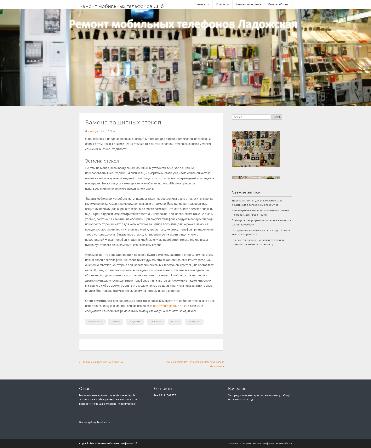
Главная (199, 4)
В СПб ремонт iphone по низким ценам (102, 362)
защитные (135, 321)
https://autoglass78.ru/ (168, 306)
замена (115, 321)
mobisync (93, 131)
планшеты (156, 321)
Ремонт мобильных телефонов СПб (121, 6)
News (113, 131)
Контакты (222, 4)
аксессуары (95, 321)
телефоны (194, 321)
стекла (175, 321)
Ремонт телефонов (248, 4)
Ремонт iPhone (278, 4)
